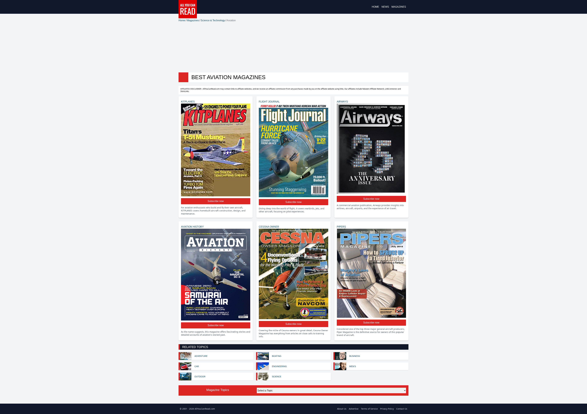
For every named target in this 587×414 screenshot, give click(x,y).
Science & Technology (213, 20)
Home (375, 6)
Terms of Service (369, 408)
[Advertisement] (293, 47)
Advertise (353, 408)
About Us (341, 408)
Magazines (398, 6)
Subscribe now (216, 201)
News (385, 6)
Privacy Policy (387, 408)
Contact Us (401, 408)
